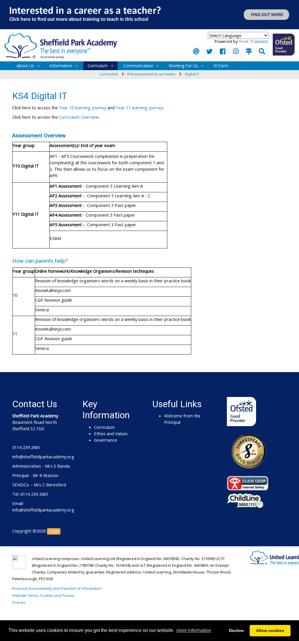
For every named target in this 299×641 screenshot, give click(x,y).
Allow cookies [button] (270, 630)
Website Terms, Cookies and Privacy (43, 595)
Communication (138, 65)
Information (61, 65)
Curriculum (98, 65)
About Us (25, 65)
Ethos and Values (111, 433)
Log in (54, 531)
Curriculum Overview (79, 117)
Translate (259, 41)
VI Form (220, 65)
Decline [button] (236, 630)
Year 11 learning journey (139, 107)
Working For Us (183, 65)
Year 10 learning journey (82, 107)
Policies (18, 602)
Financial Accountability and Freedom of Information (57, 588)
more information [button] (193, 630)
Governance (105, 440)
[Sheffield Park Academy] (60, 45)
